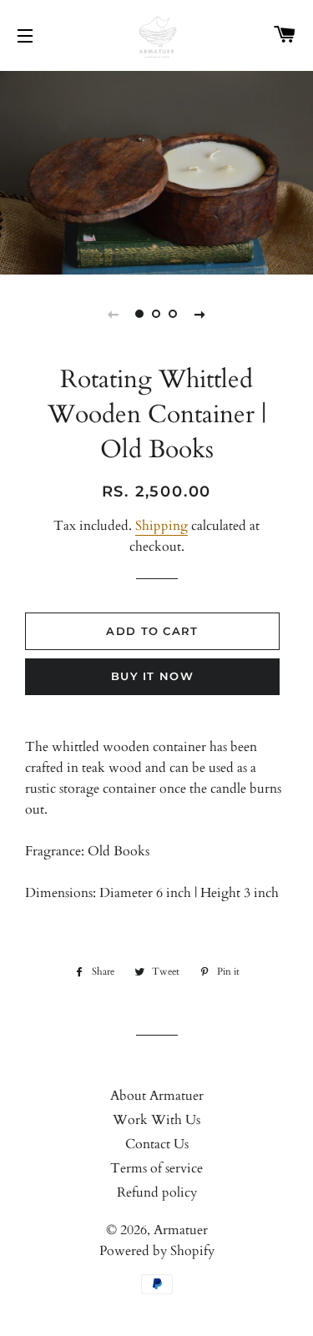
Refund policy (157, 1192)
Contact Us (157, 1144)
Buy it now (152, 676)
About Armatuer (157, 1095)
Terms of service (156, 1168)
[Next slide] (200, 313)
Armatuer (181, 1230)
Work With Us (156, 1120)
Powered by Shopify (157, 1251)
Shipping (161, 526)
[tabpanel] (156, 171)
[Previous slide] (113, 313)
